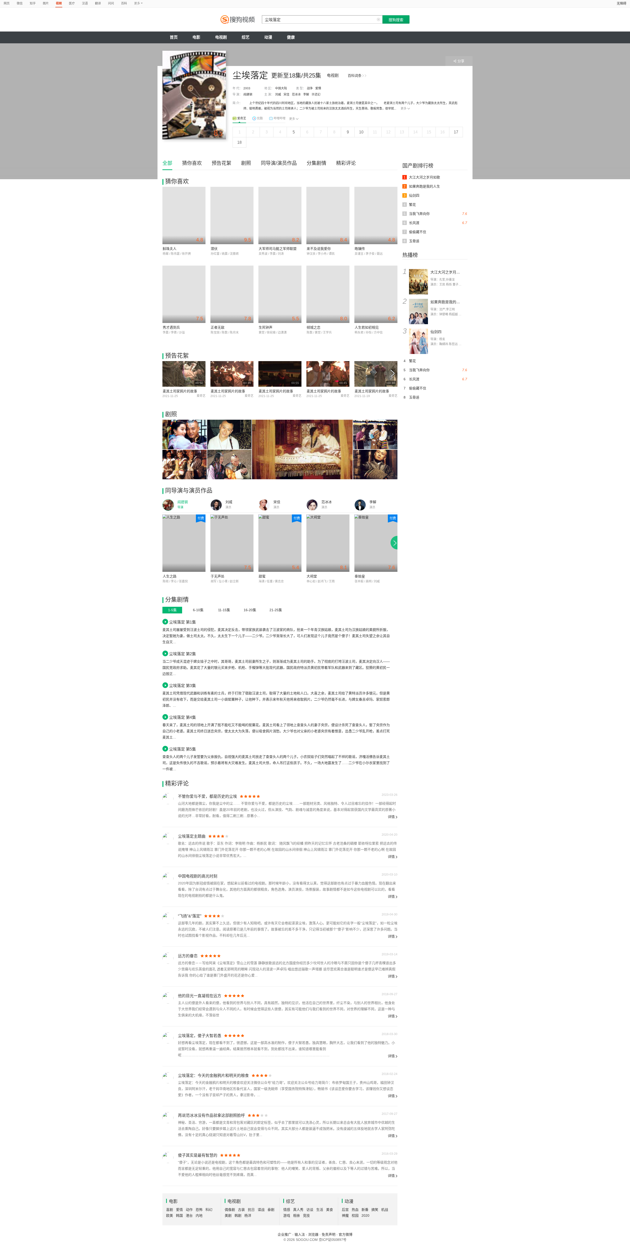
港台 (189, 1215)
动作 (189, 1210)
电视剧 (221, 37)
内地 (199, 1215)
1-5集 (172, 610)
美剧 (228, 1215)
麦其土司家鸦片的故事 (180, 391)
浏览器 (313, 1234)
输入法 (300, 1234)
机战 (384, 1210)
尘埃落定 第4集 (182, 717)
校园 (355, 1215)
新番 (365, 1210)
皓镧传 (360, 249)
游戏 (286, 1215)
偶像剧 (230, 1210)
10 (361, 132)
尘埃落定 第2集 (182, 654)
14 (415, 132)
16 (442, 132)
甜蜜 (262, 576)
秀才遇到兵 (171, 327)
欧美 (169, 1215)
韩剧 (238, 1215)
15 (429, 132)
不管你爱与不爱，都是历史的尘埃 (207, 796)
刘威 (278, 94)
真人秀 (298, 1210)
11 (375, 132)
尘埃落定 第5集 (182, 749)
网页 (7, 3)
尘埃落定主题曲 (191, 836)
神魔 (345, 1215)
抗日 (251, 1210)
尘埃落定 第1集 (182, 622)
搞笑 (374, 1210)
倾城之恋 (313, 327)
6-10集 (198, 610)
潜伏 (214, 249)
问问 (111, 3)
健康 (291, 37)
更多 (404, 108)
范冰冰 (296, 94)
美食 (329, 1210)
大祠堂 (312, 576)
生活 (319, 1210)
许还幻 (316, 94)
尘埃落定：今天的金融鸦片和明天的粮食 (213, 1075)
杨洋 (247, 1215)
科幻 (208, 1210)
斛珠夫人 (169, 249)
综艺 (246, 37)
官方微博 (345, 1234)
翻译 (98, 3)
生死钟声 (265, 327)
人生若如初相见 (367, 327)
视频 (59, 3)
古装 (241, 1210)
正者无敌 (217, 327)
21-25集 (275, 610)
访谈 (309, 1210)
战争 (310, 88)
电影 (196, 37)
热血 (355, 1210)
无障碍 (621, 3)
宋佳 (286, 94)
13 (402, 132)
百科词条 (355, 76)
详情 (391, 817)
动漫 (268, 37)
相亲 (296, 1215)
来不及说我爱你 (319, 249)
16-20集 (250, 610)
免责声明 (328, 1234)
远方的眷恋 (188, 956)
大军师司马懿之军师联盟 (278, 249)
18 (239, 142)
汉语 (85, 3)
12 (388, 132)
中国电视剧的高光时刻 (197, 876)
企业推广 (284, 1234)
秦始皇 (360, 576)
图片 (46, 3)
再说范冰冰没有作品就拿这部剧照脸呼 (211, 1115)
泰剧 (271, 1210)
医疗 (72, 3)
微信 (20, 3)
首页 (174, 37)
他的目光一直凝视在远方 (199, 996)
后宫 (345, 1210)
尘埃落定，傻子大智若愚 (199, 1036)
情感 (286, 1210)
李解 (306, 94)
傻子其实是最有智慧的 (197, 1155)
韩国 (179, 1215)
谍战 (261, 1210)
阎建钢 (247, 94)
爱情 (318, 88)
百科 (124, 3)
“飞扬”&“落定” (189, 916)
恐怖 (199, 1210)
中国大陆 (281, 88)
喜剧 (169, 1210)
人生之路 (169, 576)
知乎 (33, 3)
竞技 (306, 1215)
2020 (365, 1215)
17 (456, 132)
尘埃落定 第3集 (182, 685)
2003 (246, 88)
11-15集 (224, 610)
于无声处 (217, 576)
